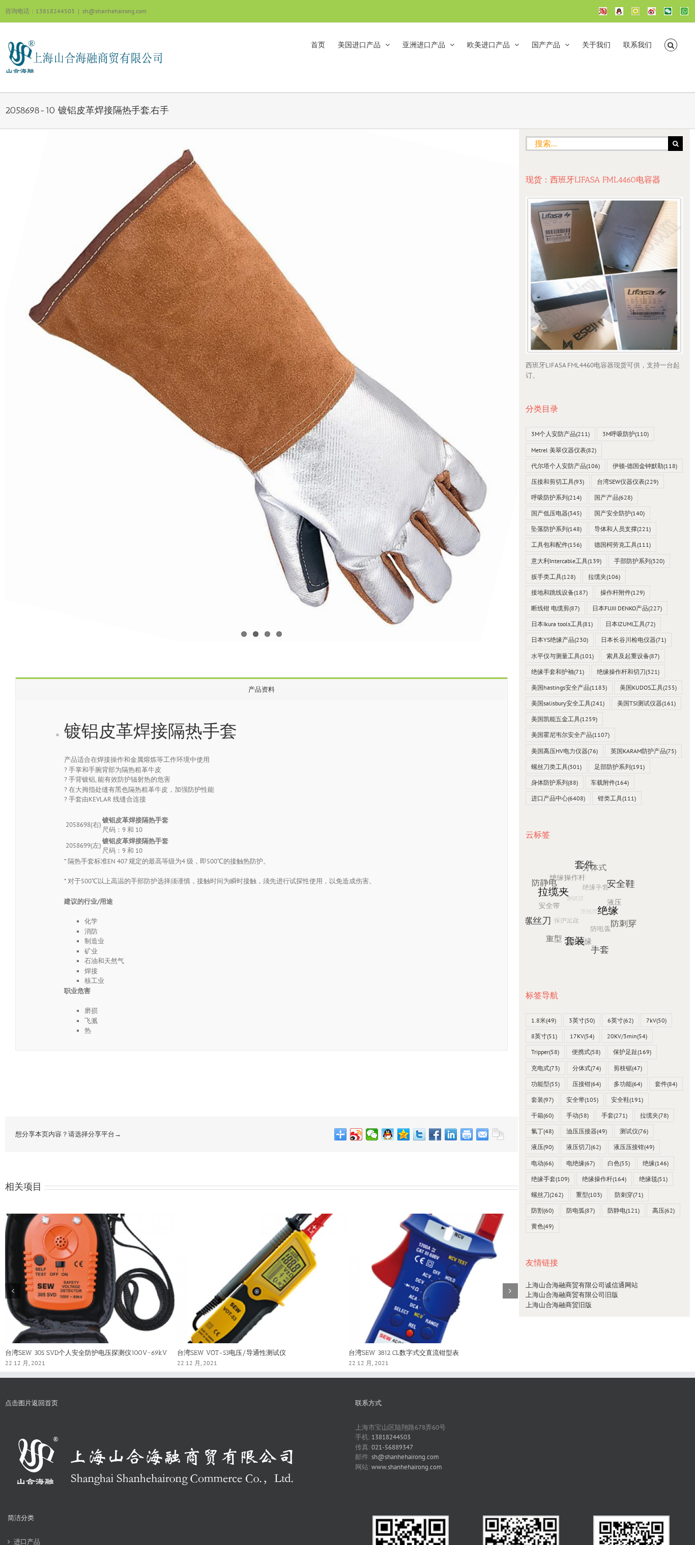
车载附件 (610, 782)
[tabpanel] (261, 875)
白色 (618, 1163)
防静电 (623, 1210)
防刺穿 (629, 1194)
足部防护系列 (619, 766)
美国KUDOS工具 (648, 687)
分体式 (586, 1068)
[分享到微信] (372, 1134)
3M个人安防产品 (560, 434)
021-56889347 (392, 1447)
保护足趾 (632, 1052)
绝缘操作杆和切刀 (628, 671)
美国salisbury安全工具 (567, 703)
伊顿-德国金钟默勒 (645, 466)
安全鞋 (627, 1099)
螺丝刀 (547, 1194)
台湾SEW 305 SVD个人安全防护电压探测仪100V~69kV (86, 1352)
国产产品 (613, 497)
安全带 (582, 1099)
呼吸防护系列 (556, 497)
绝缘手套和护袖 (557, 671)
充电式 (545, 1068)
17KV (582, 1036)
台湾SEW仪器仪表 (627, 481)
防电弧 (580, 1210)
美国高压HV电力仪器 (564, 751)
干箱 (542, 1115)
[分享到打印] (466, 1134)
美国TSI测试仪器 (646, 703)
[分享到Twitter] (419, 1134)
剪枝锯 (628, 1068)
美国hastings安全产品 (569, 687)
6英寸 (620, 1020)
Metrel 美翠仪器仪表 (563, 450)
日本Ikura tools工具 (562, 624)
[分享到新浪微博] (356, 1134)
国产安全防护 (619, 513)
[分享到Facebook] (435, 1134)
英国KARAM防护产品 (643, 751)
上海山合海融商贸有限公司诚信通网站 (582, 1285)
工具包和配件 (556, 544)
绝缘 (656, 1163)
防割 (542, 1210)
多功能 (628, 1084)
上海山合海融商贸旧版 (559, 1305)
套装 (542, 1099)
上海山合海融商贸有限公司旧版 (572, 1294)
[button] (670, 44)
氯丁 (542, 1131)
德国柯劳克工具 (622, 544)
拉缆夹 (604, 576)
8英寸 (544, 1036)
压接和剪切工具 (557, 481)
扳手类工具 (553, 576)
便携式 (586, 1052)
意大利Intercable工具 (566, 561)
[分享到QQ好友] (388, 1134)
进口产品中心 (558, 798)
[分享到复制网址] (498, 1134)
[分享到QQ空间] (403, 1134)
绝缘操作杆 (604, 1179)
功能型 (545, 1084)
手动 (577, 1115)
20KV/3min (627, 1036)
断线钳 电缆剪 (555, 608)
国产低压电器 (556, 513)
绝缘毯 (653, 1179)
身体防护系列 (554, 782)
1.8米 (543, 1020)
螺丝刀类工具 (556, 766)
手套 (614, 1115)
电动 (542, 1163)
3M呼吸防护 (625, 434)
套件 (666, 1084)
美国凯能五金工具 (564, 719)
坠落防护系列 (556, 529)
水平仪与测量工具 (562, 656)
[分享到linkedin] (451, 1134)
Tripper (545, 1052)
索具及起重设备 (632, 656)
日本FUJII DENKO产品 (627, 608)
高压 (663, 1210)
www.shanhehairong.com (406, 1467)
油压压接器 (586, 1131)
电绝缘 (580, 1163)
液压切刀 (583, 1147)
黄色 (542, 1226)
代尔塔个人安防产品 (565, 466)
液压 (542, 1147)
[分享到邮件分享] (482, 1134)
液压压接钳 (634, 1147)
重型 (589, 1194)
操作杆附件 (622, 592)
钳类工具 (617, 798)
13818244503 (391, 1437)
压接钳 (586, 1084)
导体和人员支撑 (622, 529)
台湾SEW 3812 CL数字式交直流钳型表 (404, 1352)
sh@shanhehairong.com (114, 11)
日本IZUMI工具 (630, 624)
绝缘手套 (550, 1179)
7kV (656, 1020)
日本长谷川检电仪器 (633, 639)
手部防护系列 (639, 561)
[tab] (261, 688)
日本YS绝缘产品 (559, 639)
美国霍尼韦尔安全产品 (570, 734)
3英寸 (582, 1020)
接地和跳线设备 (559, 592)
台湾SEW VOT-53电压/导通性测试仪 (231, 1352)
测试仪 (634, 1131)
